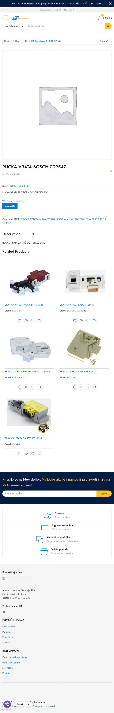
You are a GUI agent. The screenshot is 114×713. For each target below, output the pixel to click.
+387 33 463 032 (21, 598)
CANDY (16, 444)
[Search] (108, 26)
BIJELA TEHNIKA (20, 41)
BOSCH (14, 186)
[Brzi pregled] (26, 320)
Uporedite (10, 206)
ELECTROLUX (19, 377)
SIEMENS (24, 186)
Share (102, 41)
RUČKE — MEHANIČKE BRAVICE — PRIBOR (78, 219)
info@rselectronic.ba (20, 594)
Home (7, 41)
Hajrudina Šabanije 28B (23, 590)
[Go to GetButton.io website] (7, 710)
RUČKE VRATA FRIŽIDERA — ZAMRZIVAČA (34, 219)
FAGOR (16, 311)
